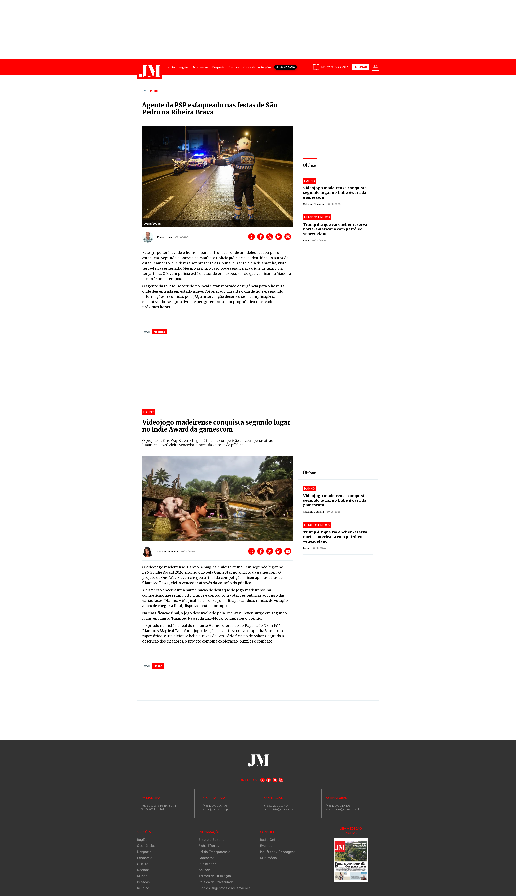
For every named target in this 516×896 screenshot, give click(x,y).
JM (144, 90)
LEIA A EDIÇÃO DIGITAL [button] (351, 830)
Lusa (306, 240)
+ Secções (264, 67)
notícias (159, 331)
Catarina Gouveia (313, 204)
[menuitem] (170, 67)
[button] (375, 67)
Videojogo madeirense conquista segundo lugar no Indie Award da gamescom (335, 193)
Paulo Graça (164, 237)
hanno (158, 666)
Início (154, 90)
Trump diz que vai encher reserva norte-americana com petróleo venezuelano (335, 229)
